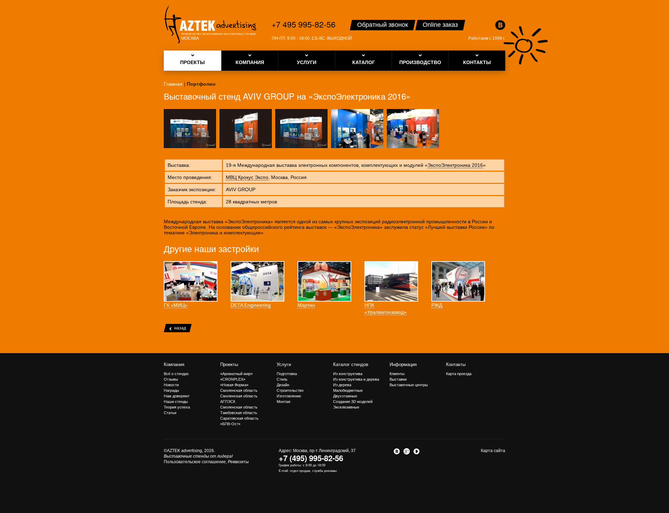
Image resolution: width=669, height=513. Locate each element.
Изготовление (289, 396)
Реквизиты (238, 461)
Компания (174, 364)
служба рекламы (324, 470)
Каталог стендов (350, 364)
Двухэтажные (345, 396)
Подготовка (287, 374)
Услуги (284, 364)
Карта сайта (493, 450)
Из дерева (342, 385)
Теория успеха (177, 407)
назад (180, 328)
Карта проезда (458, 374)
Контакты (456, 364)
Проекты (229, 364)
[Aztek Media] (210, 25)
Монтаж (283, 401)
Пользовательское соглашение (195, 461)
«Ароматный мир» (236, 374)
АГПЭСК (227, 401)
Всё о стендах (176, 374)
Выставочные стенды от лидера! (198, 456)
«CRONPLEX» (232, 379)
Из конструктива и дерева (356, 379)
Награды (171, 390)
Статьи (170, 413)
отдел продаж (300, 470)
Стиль (282, 379)
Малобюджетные (348, 390)
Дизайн (283, 385)
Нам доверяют (177, 396)
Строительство (290, 390)
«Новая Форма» (234, 385)
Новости (171, 385)
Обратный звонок (382, 24)
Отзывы (171, 379)
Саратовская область (239, 418)
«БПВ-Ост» (230, 424)
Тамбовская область (238, 413)
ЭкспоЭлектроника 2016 (455, 165)
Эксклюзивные (346, 407)
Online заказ (440, 24)
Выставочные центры (409, 385)
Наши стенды (176, 401)
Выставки (398, 379)
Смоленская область (238, 390)
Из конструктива (347, 374)
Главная (173, 84)
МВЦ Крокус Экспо (247, 177)
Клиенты (397, 374)
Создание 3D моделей (352, 401)
